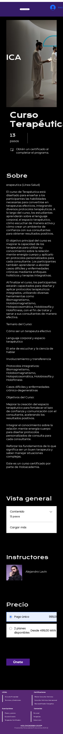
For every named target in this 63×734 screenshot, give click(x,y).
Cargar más (18, 527)
